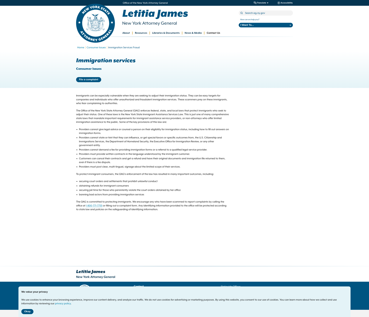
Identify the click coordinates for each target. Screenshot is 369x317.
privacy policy (63, 303)
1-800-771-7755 (94, 205)
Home (80, 47)
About (126, 33)
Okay (27, 311)
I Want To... (247, 25)
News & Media (193, 33)
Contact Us (213, 33)
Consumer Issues (96, 47)
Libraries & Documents (166, 33)
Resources (141, 33)
